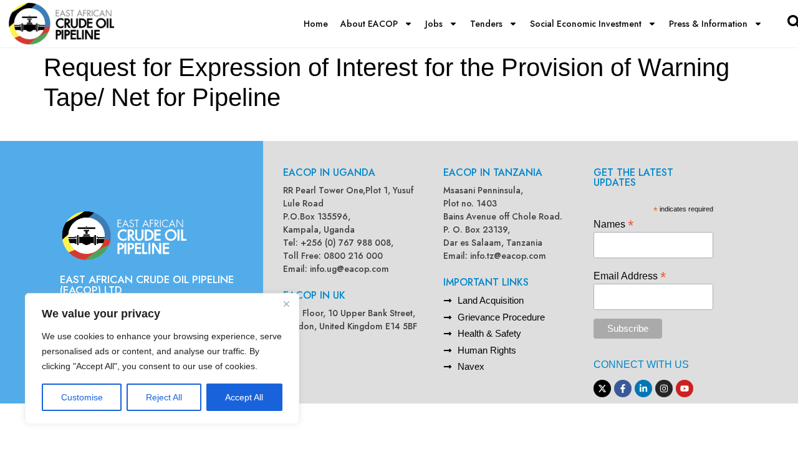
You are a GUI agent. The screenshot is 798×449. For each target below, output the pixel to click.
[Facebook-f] (623, 388)
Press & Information (708, 23)
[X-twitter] (602, 388)
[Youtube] (684, 388)
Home (316, 23)
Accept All (244, 397)
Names (613, 223)
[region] (162, 358)
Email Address (630, 275)
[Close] (286, 303)
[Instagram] (664, 388)
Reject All (164, 397)
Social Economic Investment (586, 23)
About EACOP (369, 23)
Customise (82, 397)
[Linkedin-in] (643, 388)
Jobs (434, 23)
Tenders (486, 23)
